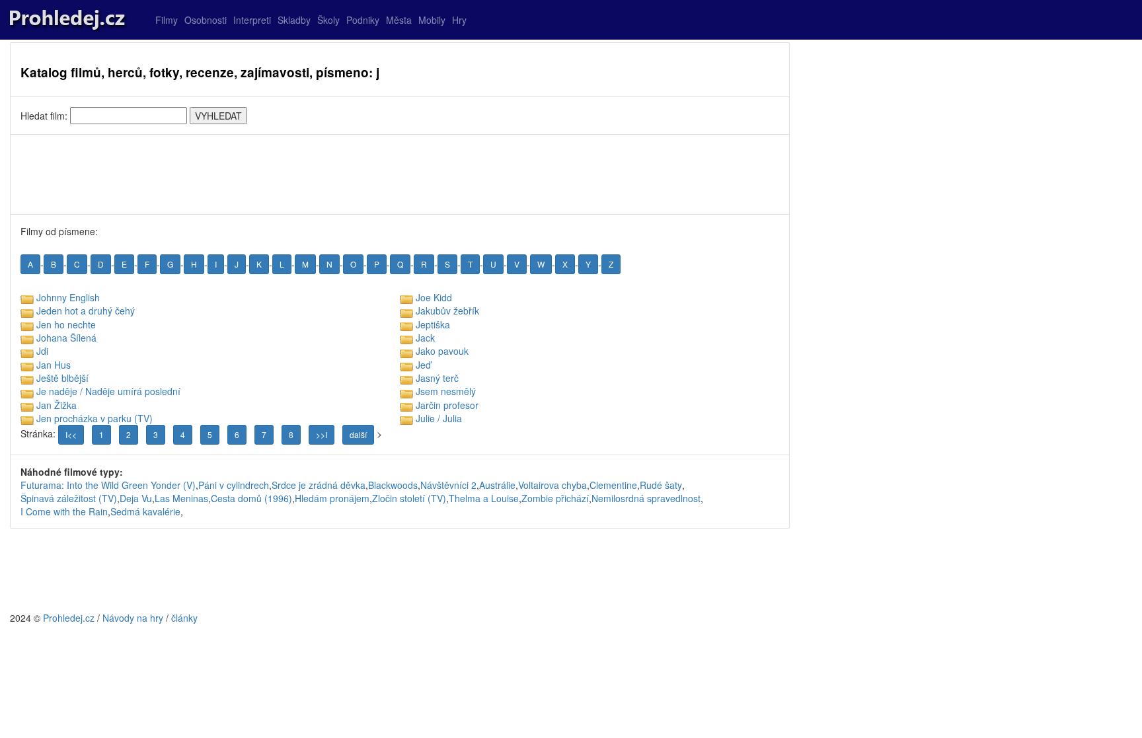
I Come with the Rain (64, 511)
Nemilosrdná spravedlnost (646, 498)
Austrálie (497, 485)
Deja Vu (136, 498)
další (358, 434)
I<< (71, 434)
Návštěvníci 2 (448, 485)
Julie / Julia (439, 418)
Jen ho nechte (66, 324)
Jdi (42, 350)
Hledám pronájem (332, 498)
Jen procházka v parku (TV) (94, 418)
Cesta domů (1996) (251, 498)
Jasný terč (437, 378)
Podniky (362, 19)
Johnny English (68, 297)
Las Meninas (181, 498)
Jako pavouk (442, 350)
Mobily (431, 19)
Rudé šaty (661, 485)
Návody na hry (132, 617)
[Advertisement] (399, 174)
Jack (425, 337)
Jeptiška (433, 324)
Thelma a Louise (484, 498)
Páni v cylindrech (233, 485)
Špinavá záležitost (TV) (68, 498)
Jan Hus (53, 364)
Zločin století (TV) (409, 498)
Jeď (423, 364)
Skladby (294, 19)
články (184, 617)
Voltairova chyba (552, 485)
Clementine (613, 485)
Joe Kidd (434, 297)
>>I (321, 434)
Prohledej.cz (69, 617)
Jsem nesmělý (446, 391)
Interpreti (252, 19)
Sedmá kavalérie (145, 511)
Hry (459, 19)
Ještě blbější (62, 378)
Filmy (166, 19)
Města (399, 19)
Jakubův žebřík (447, 310)
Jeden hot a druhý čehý (85, 310)
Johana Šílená (66, 337)
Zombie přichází (555, 498)
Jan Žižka (56, 405)
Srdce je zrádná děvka (318, 485)
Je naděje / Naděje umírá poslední (108, 391)
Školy (328, 19)
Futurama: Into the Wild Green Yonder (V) (108, 485)
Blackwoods (393, 485)
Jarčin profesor (447, 405)
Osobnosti (205, 19)
